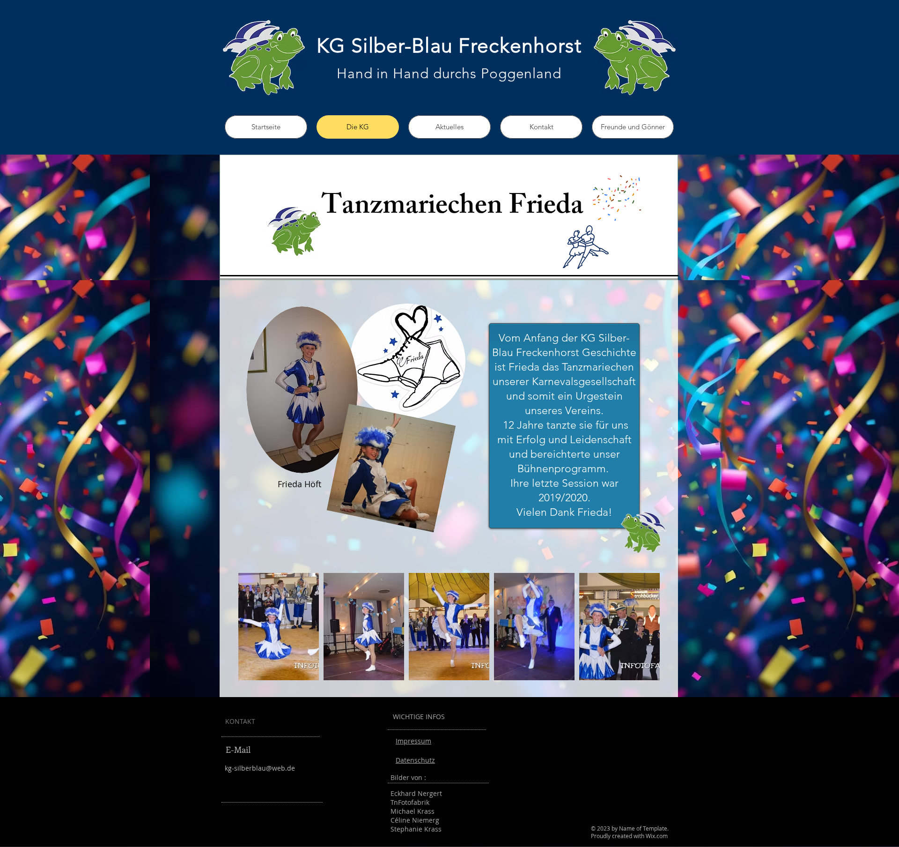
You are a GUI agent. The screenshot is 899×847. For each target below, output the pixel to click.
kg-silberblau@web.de (260, 768)
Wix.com (657, 836)
